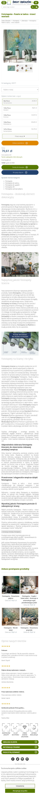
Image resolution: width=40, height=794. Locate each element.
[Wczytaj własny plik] (37, 7)
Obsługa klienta (10, 742)
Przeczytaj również (11, 752)
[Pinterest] (27, 759)
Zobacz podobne (18, 143)
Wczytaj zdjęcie (18, 172)
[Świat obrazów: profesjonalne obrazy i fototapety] (20, 2)
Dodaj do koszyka (18, 167)
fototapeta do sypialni (12, 185)
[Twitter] (17, 759)
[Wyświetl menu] (4, 2)
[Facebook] (13, 759)
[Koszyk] (36, 2)
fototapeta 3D (10, 187)
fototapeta (8, 181)
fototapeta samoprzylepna (14, 189)
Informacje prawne (11, 747)
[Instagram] (22, 759)
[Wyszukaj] (33, 7)
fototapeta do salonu (12, 183)
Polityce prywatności (25, 778)
